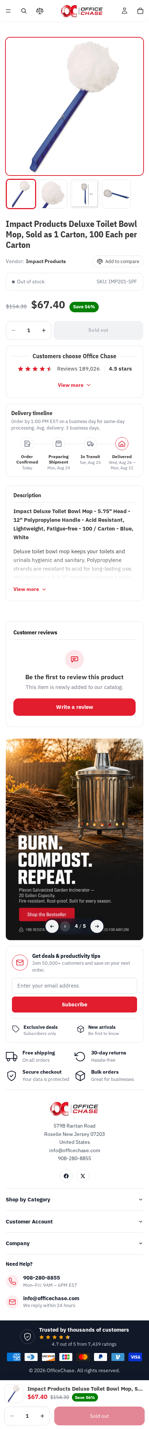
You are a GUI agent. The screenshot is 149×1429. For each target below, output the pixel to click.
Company (18, 1243)
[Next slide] (96, 926)
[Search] (24, 11)
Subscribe (74, 1004)
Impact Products (46, 261)
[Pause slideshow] (65, 926)
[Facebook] (66, 1176)
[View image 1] (21, 193)
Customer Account (29, 1221)
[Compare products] (40, 11)
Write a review (74, 706)
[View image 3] (84, 193)
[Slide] (74, 839)
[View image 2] (52, 193)
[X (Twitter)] (82, 1176)
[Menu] (8, 11)
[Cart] (140, 11)
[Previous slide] (52, 926)
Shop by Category (28, 1199)
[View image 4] (116, 193)
